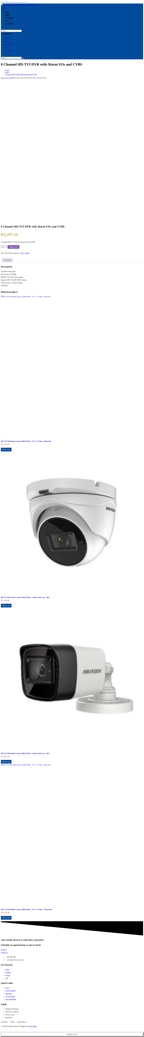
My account (9, 44)
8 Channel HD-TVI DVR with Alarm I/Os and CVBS (21, 74)
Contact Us (9, 50)
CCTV (7, 78)
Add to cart (13, 247)
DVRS (12, 78)
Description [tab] (7, 260)
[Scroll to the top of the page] (1, 1031)
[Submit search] (23, 58)
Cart (6, 47)
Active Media (32, 1026)
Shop (7, 41)
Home (7, 38)
